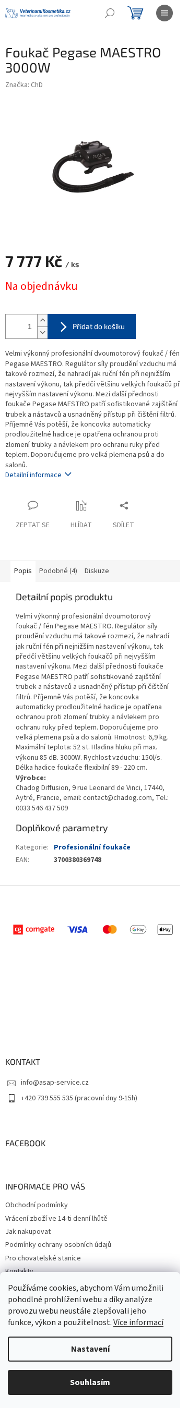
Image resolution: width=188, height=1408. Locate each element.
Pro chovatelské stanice (43, 1258)
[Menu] (164, 13)
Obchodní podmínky (36, 1205)
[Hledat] (109, 13)
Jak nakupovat (28, 1232)
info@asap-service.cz (55, 1082)
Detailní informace (33, 475)
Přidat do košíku (99, 326)
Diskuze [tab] (97, 571)
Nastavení (90, 1349)
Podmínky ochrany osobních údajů (58, 1245)
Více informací (138, 1322)
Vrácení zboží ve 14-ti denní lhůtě (56, 1218)
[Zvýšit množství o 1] (42, 320)
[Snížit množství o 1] (42, 332)
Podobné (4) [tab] (58, 571)
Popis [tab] (23, 571)
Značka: (24, 85)
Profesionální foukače (92, 847)
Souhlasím (90, 1382)
